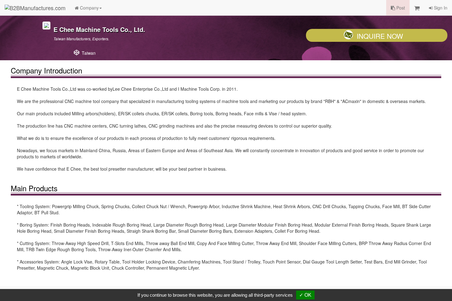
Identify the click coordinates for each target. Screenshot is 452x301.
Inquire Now (380, 36)
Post (400, 8)
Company (89, 8)
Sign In (440, 8)
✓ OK (305, 295)
